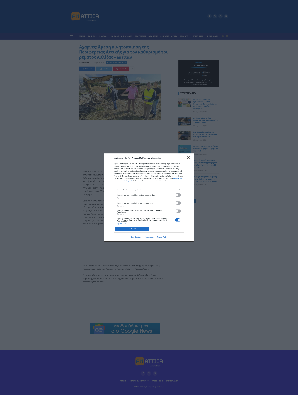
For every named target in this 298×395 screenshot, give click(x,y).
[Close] (189, 158)
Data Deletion (136, 237)
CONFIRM (132, 229)
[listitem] (149, 190)
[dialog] (149, 197)
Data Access (149, 237)
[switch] (178, 195)
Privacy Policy (162, 237)
